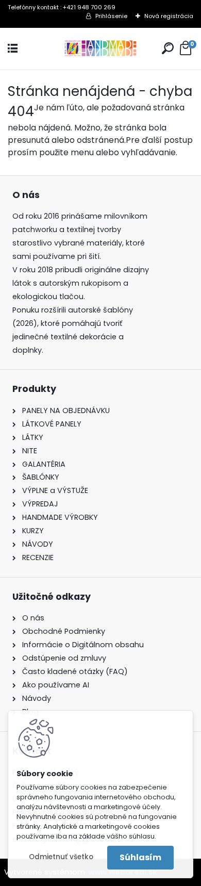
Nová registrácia (168, 16)
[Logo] (100, 49)
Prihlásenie (111, 16)
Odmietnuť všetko (61, 857)
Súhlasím (140, 857)
